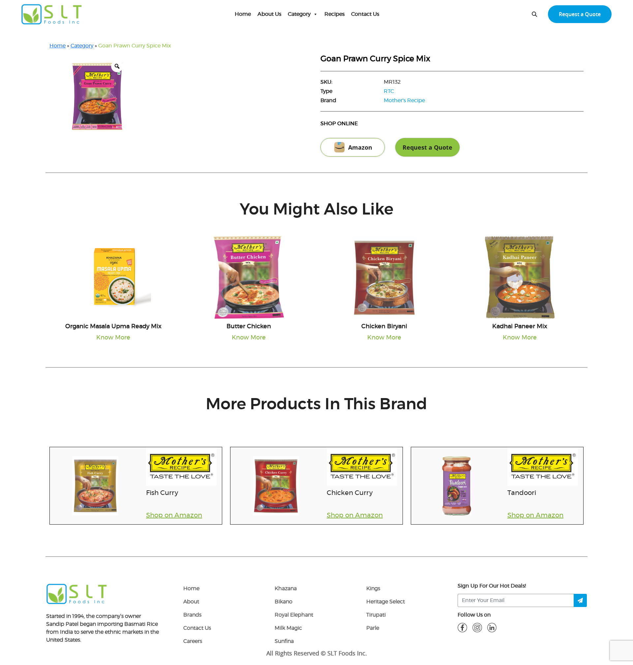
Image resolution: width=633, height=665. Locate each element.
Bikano (283, 601)
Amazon (360, 147)
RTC (389, 91)
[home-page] (51, 14)
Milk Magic (288, 628)
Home (243, 14)
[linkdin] (492, 627)
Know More (113, 338)
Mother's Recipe (404, 100)
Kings (373, 588)
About (191, 601)
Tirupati (376, 615)
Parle (372, 628)
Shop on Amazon (174, 515)
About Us (269, 14)
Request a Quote (580, 14)
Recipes (334, 14)
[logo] (76, 593)
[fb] (462, 627)
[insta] (477, 627)
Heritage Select (385, 601)
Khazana (286, 588)
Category (299, 14)
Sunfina (284, 641)
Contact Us (365, 14)
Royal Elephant (294, 615)
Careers (192, 641)
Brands (192, 615)
